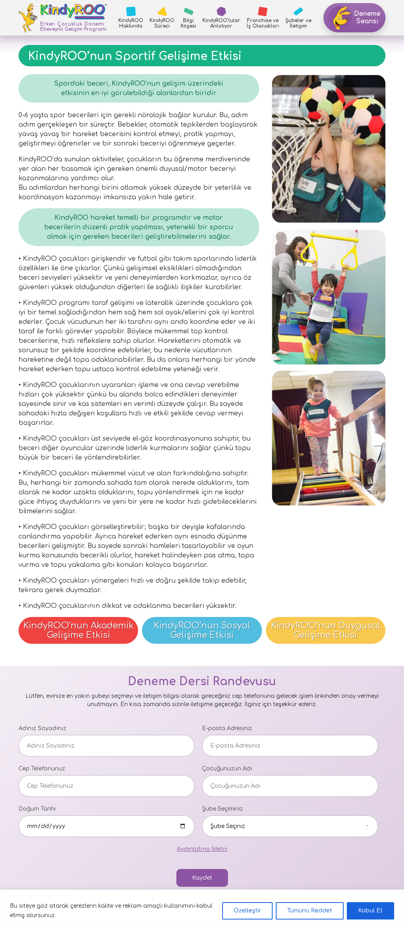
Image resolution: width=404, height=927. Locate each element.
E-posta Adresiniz (227, 728)
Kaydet (202, 878)
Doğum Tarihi (37, 809)
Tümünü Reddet (309, 911)
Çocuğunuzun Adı (227, 769)
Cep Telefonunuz (42, 769)
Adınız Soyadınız (42, 728)
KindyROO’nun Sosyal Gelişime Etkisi (202, 630)
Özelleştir (247, 911)
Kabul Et (370, 911)
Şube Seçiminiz (222, 809)
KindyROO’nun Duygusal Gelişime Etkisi (325, 630)
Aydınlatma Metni (202, 849)
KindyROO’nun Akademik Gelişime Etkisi (78, 630)
